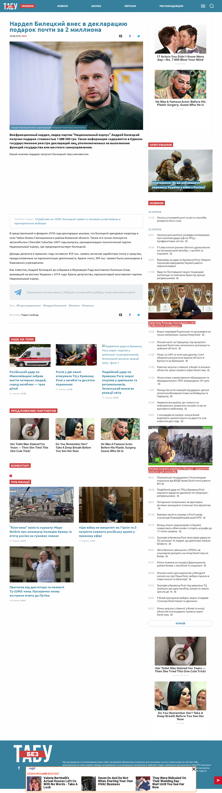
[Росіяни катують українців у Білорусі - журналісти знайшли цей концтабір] (180, 446)
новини (62, 6)
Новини (75, 305)
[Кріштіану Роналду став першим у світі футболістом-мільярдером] (180, 302)
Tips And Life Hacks (180, 675)
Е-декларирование (29, 305)
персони (130, 6)
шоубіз (96, 6)
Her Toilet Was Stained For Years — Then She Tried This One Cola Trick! (29, 448)
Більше (180, 623)
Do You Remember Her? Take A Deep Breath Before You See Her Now (73, 448)
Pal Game (180, 723)
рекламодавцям (171, 6)
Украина (89, 305)
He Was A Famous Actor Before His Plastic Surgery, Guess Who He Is (118, 448)
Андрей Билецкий (55, 305)
